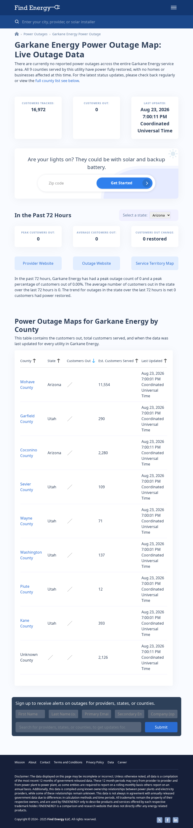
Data (111, 762)
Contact (45, 762)
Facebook (167, 820)
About (32, 762)
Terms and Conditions (68, 762)
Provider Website (38, 263)
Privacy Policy (95, 762)
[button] (173, 7)
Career (122, 762)
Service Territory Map (155, 263)
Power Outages (36, 34)
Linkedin (175, 820)
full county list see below (57, 80)
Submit (161, 727)
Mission (20, 762)
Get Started (121, 182)
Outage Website (96, 263)
